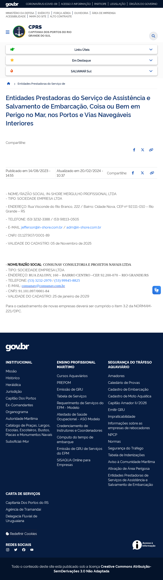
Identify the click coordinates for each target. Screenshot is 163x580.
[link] (40, 280)
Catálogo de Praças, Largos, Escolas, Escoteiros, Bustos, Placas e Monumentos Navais (29, 430)
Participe (100, 4)
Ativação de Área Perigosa (129, 468)
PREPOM (64, 382)
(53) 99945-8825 (67, 280)
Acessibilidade (16, 16)
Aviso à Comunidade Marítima (131, 461)
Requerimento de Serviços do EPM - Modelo (80, 405)
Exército (44, 13)
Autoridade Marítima (22, 418)
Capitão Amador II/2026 (127, 402)
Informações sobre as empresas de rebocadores (129, 425)
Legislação (117, 4)
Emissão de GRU (70, 389)
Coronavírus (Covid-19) (41, 4)
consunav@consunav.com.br (43, 286)
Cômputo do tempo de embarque (75, 439)
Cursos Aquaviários (72, 375)
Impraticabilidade (121, 416)
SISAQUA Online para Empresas (73, 462)
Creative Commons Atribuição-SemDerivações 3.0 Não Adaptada (103, 568)
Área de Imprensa (104, 13)
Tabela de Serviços (72, 396)
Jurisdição (14, 391)
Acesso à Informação (76, 4)
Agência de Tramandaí (23, 509)
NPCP (112, 434)
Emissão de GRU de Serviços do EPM (79, 450)
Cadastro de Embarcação (128, 389)
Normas (114, 441)
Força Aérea (62, 13)
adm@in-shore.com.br (83, 227)
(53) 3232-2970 (40, 280)
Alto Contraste (61, 16)
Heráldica (13, 384)
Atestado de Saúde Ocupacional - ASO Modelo (78, 416)
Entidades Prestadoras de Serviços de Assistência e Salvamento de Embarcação (130, 480)
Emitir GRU (116, 409)
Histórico (13, 377)
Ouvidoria (81, 13)
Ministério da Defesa (20, 13)
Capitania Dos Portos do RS (27, 502)
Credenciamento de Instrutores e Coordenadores (79, 428)
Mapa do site (37, 16)
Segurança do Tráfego (125, 448)
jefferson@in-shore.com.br (42, 227)
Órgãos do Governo (143, 4)
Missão (11, 371)
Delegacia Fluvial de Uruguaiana (21, 518)
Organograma (17, 411)
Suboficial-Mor (17, 441)
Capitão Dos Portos (21, 398)
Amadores (116, 375)
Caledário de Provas (124, 382)
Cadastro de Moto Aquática (129, 396)
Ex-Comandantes (19, 404)
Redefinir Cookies (23, 533)
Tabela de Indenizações (126, 454)
